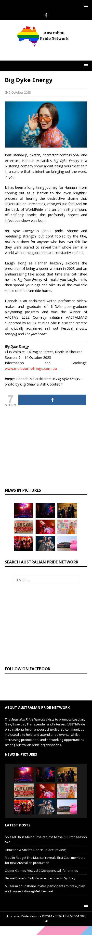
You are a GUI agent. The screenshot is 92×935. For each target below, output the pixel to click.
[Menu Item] (46, 15)
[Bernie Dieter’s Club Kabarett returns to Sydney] (45, 527)
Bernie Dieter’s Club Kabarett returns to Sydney (40, 878)
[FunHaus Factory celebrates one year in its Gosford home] (23, 543)
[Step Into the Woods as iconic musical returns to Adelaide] (45, 543)
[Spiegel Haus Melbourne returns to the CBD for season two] (23, 510)
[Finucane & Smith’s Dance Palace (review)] (45, 510)
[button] (85, 5)
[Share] (52, 400)
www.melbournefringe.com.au (31, 368)
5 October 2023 (20, 92)
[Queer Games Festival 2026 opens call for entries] (23, 527)
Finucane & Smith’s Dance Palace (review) (35, 850)
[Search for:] (46, 580)
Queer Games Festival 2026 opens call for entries (41, 870)
